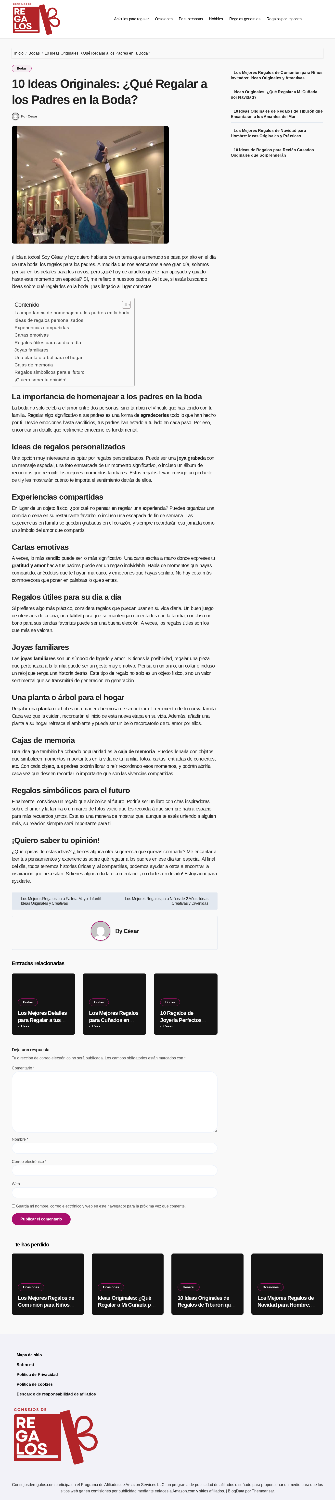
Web (16, 1184)
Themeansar (263, 1491)
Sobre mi (25, 1365)
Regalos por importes (284, 19)
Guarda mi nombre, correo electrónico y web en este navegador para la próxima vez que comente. (101, 1206)
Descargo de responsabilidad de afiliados (56, 1394)
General (188, 1287)
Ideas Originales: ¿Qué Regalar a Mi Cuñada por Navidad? (127, 1305)
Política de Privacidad (37, 1374)
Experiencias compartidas (41, 327)
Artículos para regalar (131, 19)
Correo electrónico (29, 1162)
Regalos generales (244, 19)
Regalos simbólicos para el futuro (49, 372)
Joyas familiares (31, 349)
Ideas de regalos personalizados (48, 320)
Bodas (21, 68)
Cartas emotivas (31, 335)
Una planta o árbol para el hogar (48, 357)
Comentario (23, 1068)
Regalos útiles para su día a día (47, 342)
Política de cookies (35, 1384)
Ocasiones (164, 19)
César (131, 931)
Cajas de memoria (33, 364)
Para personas (191, 19)
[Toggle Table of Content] (123, 305)
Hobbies (216, 19)
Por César (29, 116)
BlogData (236, 1491)
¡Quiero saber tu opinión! (40, 379)
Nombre (20, 1139)
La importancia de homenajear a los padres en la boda (71, 312)
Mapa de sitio (29, 1355)
